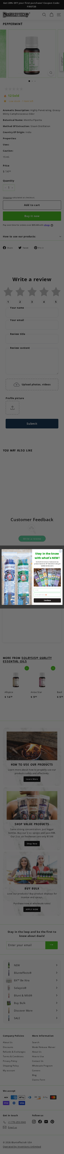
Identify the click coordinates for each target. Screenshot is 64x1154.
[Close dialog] (60, 551)
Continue (47, 600)
